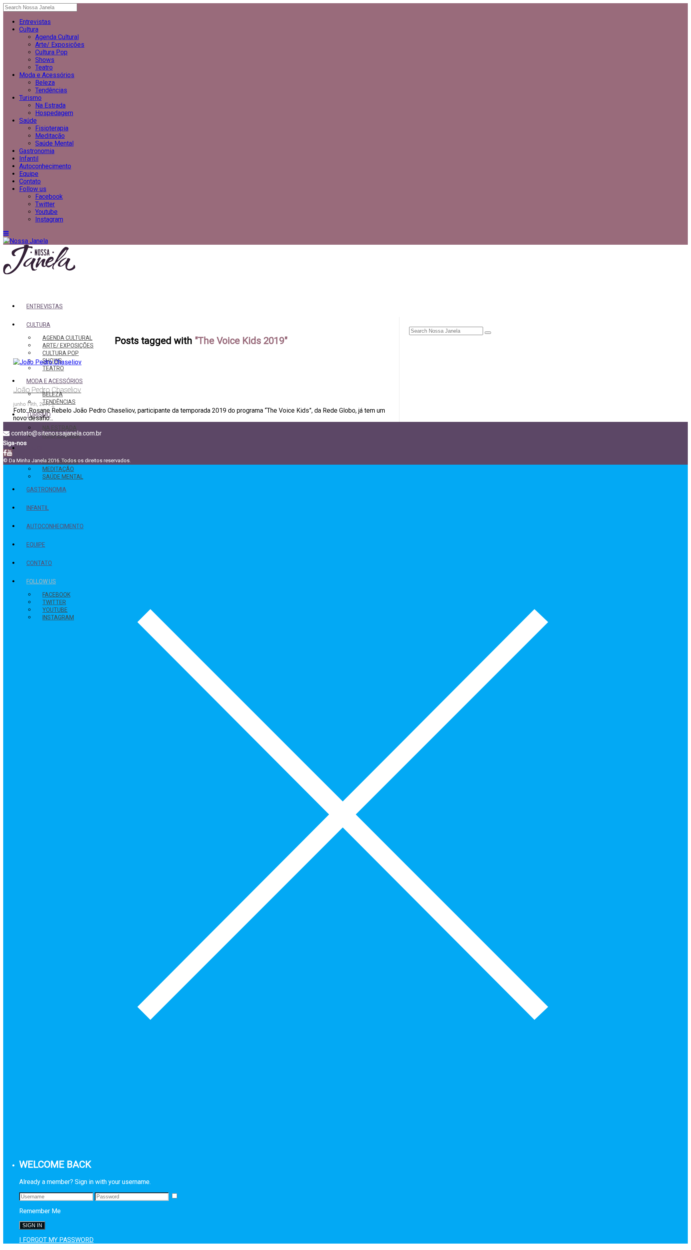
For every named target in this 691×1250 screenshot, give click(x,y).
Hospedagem (54, 113)
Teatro (44, 67)
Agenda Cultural (57, 37)
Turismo (30, 98)
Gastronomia (36, 151)
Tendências (51, 90)
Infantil (28, 158)
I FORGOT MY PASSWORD (56, 1240)
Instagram (49, 219)
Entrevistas (35, 22)
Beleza (45, 82)
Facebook (49, 196)
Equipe (28, 174)
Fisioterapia (51, 128)
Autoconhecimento (45, 166)
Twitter (45, 204)
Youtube (46, 212)
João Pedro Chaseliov (47, 389)
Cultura (28, 29)
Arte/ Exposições (59, 44)
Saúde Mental (54, 143)
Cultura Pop (51, 52)
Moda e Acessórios (46, 75)
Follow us (32, 189)
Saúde (28, 120)
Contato (30, 181)
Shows (44, 60)
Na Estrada (50, 105)
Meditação (50, 136)
